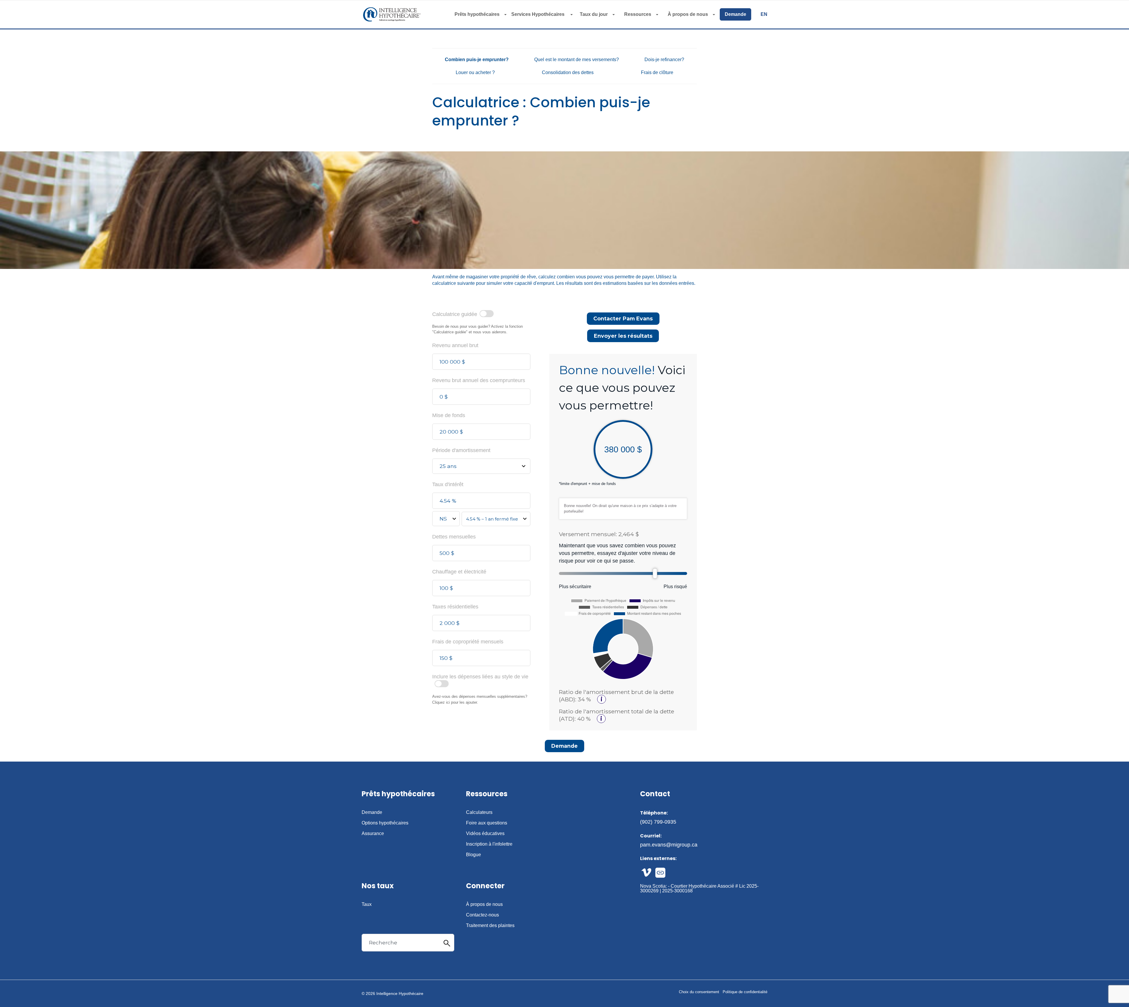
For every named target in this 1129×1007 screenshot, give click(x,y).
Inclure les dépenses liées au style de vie (480, 677)
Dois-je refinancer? (664, 59)
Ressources (637, 14)
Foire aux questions (486, 823)
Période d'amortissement (461, 450)
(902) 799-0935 (658, 822)
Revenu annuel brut (455, 345)
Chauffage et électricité (459, 572)
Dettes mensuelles (454, 537)
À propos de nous (688, 14)
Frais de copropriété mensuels (467, 642)
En (764, 14)
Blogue (473, 854)
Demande (735, 14)
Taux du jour (594, 14)
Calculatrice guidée (454, 314)
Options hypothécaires (385, 823)
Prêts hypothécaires (477, 14)
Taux (367, 904)
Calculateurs (479, 812)
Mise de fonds (448, 415)
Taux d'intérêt (447, 484)
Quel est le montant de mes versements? (576, 59)
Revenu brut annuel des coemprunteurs (478, 380)
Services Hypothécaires (538, 14)
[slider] (655, 573)
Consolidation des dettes (568, 72)
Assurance (373, 833)
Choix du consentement (699, 992)
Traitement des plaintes (490, 925)
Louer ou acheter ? (475, 72)
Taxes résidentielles (455, 607)
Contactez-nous (482, 915)
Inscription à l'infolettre (489, 844)
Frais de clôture (657, 72)
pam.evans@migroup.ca (668, 845)
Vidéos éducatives (485, 833)
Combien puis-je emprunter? (477, 59)
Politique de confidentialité (745, 992)
